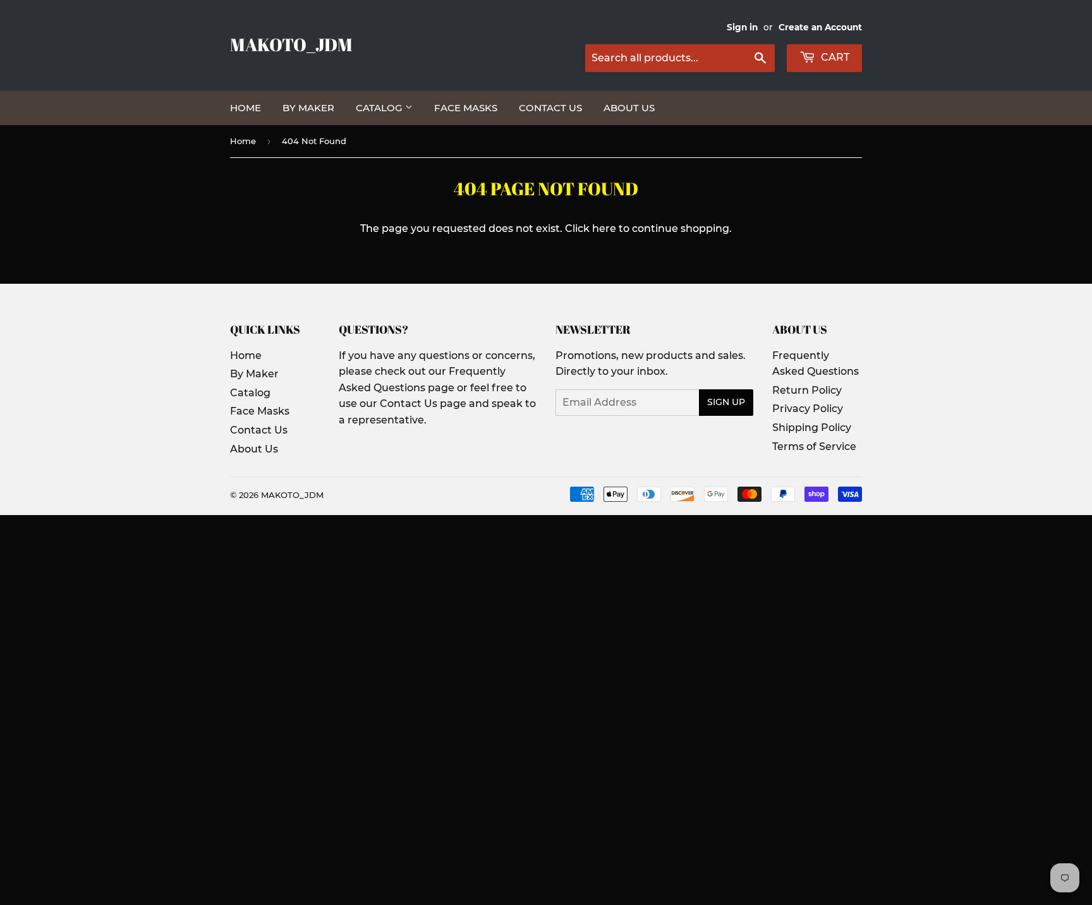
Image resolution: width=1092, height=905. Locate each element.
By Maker (308, 108)
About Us (629, 108)
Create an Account (820, 27)
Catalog (380, 108)
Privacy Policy (807, 409)
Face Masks (465, 108)
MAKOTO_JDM (291, 44)
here (604, 228)
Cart (833, 57)
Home (245, 108)
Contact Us (550, 108)
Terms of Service (814, 446)
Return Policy (807, 390)
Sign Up (726, 402)
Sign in (742, 27)
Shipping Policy (811, 428)
